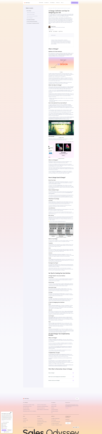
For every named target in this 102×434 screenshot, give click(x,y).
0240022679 (67, 419)
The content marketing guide (55, 421)
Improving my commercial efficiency (42, 406)
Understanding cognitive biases (42, 421)
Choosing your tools (40, 420)
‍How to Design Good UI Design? (31, 19)
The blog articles (39, 418)
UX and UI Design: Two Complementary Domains (33, 23)
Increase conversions (26, 409)
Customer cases (25, 420)
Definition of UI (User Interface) (31, 12)
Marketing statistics (40, 423)
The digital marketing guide (55, 418)
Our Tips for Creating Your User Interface (32, 21)
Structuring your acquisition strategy (28, 404)
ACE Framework (41, 2)
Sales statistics (39, 424)
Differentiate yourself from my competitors (29, 411)
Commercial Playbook (54, 409)
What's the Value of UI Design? (31, 14)
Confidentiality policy (31, 427)
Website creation (53, 406)
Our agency (25, 418)
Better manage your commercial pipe (42, 409)
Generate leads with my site (27, 406)
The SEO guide (53, 420)
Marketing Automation (54, 411)
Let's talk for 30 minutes (75, 2)
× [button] (11, 412)
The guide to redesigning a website (56, 424)
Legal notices (25, 427)
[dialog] (7, 422)
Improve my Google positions (41, 404)
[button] (46, 2)
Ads (51, 412)
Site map (24, 421)
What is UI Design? (29, 10)
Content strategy (53, 404)
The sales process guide (55, 423)
